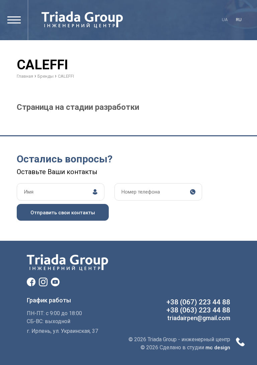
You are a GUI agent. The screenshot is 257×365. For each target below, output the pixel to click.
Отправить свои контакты (62, 213)
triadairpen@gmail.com (198, 317)
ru (239, 19)
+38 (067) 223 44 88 (198, 302)
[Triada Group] (82, 19)
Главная (25, 76)
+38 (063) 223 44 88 (198, 310)
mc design (217, 348)
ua (225, 19)
